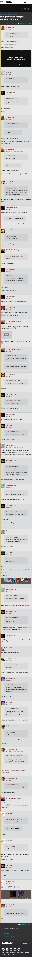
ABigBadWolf (9, 33)
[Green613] (3, 649)
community (26, 943)
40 (29, 23)
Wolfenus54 (10, 813)
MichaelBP (10, 72)
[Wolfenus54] (3, 814)
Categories (26, 9)
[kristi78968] (3, 182)
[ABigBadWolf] (3, 93)
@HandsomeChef (24, 605)
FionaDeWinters (11, 659)
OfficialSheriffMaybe (13, 250)
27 (19, 23)
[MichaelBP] (3, 73)
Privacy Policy (11, 954)
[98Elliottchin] (3, 679)
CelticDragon (9, 665)
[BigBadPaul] (3, 28)
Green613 (9, 648)
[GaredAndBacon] (3, 208)
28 (21, 23)
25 (14, 23)
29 (23, 23)
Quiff (7, 78)
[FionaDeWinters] (3, 659)
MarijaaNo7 (10, 905)
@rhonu (3, 143)
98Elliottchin (10, 678)
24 (12, 23)
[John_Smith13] (3, 395)
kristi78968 (9, 155)
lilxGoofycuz (10, 230)
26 (16, 23)
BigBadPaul (10, 27)
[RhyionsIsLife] (3, 446)
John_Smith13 (11, 394)
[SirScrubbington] (3, 727)
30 (25, 23)
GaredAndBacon (11, 207)
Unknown (8, 256)
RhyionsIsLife (11, 445)
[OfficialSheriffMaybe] (3, 251)
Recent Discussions (8, 936)
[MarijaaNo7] (3, 905)
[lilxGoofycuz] (3, 231)
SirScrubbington (11, 726)
